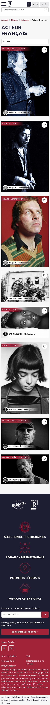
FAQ (28, 656)
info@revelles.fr (8, 665)
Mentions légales (18, 700)
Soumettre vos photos (24, 632)
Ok (45, 614)
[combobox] (25, 9)
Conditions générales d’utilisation (15, 697)
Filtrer (7, 41)
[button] (4, 4)
